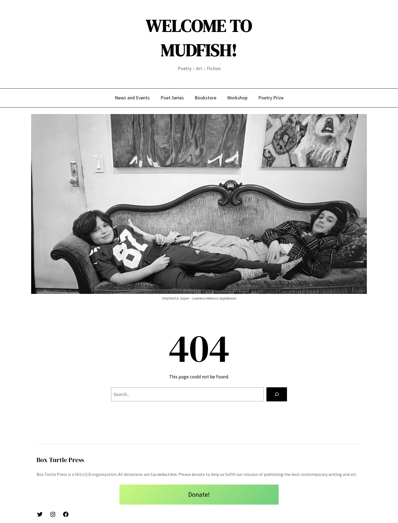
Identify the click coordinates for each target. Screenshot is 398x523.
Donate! (199, 494)
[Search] (276, 394)
